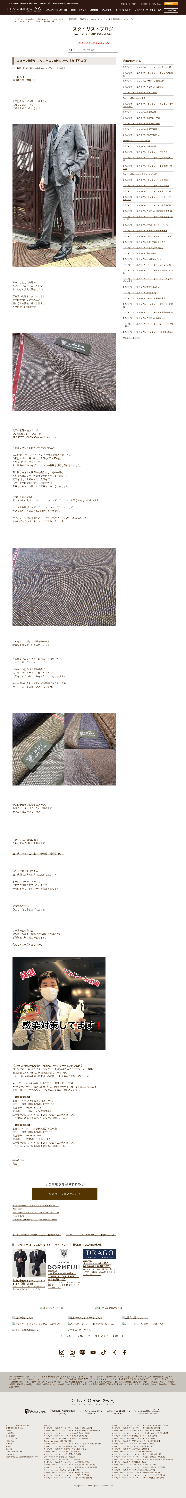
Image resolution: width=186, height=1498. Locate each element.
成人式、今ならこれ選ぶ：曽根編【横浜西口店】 (38, 853)
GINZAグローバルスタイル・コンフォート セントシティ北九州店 (148, 325)
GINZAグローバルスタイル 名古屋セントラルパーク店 (146, 225)
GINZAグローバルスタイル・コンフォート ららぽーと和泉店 (148, 271)
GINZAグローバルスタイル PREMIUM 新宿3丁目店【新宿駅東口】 (68, 1438)
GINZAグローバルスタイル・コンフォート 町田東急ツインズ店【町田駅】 (71, 1467)
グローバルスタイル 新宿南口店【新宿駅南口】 (61, 1457)
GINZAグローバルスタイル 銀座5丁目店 (140, 129)
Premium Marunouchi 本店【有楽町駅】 (58, 1441)
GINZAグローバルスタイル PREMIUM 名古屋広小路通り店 (148, 211)
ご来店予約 (171, 10)
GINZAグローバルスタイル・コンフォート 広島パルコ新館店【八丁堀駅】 (139, 1467)
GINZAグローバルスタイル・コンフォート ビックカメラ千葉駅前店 (148, 198)
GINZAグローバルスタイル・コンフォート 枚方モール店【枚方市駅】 (137, 1454)
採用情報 (144, 4)
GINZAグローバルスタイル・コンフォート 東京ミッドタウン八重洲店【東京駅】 (73, 1444)
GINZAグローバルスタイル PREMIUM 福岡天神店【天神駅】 (134, 1470)
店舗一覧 (9, 1430)
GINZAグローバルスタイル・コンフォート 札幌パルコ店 (147, 67)
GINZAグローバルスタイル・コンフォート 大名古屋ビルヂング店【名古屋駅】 (140, 1433)
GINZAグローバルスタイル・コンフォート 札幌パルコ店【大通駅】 (68, 1428)
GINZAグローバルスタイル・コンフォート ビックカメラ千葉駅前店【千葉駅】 (140, 1425)
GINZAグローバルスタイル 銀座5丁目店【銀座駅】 (62, 1451)
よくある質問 (10, 1436)
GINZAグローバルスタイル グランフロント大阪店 (144, 242)
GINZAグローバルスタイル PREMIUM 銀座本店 (143, 81)
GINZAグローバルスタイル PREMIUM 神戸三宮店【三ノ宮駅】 (134, 1465)
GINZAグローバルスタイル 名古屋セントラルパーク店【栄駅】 (135, 1436)
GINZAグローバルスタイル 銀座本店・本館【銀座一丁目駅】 (66, 1449)
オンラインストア (123, 10)
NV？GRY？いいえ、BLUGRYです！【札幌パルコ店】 (91, 1234)
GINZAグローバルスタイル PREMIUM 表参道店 (143, 87)
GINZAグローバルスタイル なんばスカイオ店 (142, 259)
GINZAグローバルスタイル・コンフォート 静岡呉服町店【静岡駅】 (136, 1428)
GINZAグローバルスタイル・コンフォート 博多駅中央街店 (148, 312)
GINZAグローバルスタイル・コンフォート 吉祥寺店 (145, 152)
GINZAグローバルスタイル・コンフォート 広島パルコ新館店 (148, 305)
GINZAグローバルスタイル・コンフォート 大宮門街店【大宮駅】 (67, 1475)
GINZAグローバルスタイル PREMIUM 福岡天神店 (144, 318)
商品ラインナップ (78, 10)
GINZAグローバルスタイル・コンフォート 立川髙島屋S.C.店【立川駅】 (70, 1465)
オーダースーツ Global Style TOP (18, 1425)
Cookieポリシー (11, 1454)
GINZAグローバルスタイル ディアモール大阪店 (143, 248)
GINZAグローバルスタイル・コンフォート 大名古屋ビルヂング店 (148, 218)
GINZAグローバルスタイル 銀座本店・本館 (141, 118)
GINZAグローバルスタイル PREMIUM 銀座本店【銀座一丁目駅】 (67, 1433)
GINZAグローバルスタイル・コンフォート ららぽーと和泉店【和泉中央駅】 (139, 1457)
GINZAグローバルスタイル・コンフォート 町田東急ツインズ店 (148, 167)
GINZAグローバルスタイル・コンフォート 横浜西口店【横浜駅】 (67, 1472)
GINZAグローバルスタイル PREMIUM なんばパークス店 (147, 236)
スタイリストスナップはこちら (93, 42)
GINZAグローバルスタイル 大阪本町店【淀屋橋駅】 (131, 1449)
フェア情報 (106, 10)
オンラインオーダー (131, 338)
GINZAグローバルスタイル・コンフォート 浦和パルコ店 (147, 191)
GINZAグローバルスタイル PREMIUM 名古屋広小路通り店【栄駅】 (136, 1430)
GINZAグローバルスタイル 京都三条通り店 (141, 287)
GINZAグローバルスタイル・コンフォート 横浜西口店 (146, 180)
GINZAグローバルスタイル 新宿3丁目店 (140, 92)
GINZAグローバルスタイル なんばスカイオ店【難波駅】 (132, 1451)
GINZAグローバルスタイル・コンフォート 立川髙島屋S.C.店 (148, 159)
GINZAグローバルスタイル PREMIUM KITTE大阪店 (145, 231)
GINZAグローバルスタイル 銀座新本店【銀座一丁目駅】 (64, 1446)
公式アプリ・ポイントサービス (148, 10)
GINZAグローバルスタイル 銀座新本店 (139, 112)
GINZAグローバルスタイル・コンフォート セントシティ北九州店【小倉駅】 (139, 1475)
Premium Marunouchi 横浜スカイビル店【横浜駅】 (62, 1470)
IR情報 (134, 4)
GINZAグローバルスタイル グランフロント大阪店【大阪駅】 (134, 1444)
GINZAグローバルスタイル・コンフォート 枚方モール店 (147, 265)
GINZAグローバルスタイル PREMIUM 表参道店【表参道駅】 (66, 1436)
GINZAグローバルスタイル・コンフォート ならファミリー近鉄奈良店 (148, 280)
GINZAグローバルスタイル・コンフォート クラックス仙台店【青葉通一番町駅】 (73, 1430)
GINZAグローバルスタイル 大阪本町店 (139, 253)
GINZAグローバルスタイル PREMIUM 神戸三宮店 (144, 298)
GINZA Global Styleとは (56, 10)
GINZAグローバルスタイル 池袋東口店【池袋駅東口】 (63, 1459)
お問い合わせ (156, 4)
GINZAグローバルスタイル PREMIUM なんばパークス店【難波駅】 (136, 1441)
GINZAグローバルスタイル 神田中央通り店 (141, 135)
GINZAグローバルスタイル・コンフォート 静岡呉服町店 (147, 205)
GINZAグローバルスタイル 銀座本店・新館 (141, 124)
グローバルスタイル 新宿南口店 (136, 141)
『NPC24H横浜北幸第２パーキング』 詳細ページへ (39, 1118)
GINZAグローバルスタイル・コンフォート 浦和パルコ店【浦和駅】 (68, 1478)
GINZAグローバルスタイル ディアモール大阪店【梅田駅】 (133, 1446)
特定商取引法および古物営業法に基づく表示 (22, 1457)
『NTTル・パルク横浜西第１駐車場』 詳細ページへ (39, 1146)
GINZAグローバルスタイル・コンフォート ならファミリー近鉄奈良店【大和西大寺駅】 (143, 1459)
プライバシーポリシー (14, 1451)
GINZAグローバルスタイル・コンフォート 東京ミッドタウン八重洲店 (148, 105)
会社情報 (124, 4)
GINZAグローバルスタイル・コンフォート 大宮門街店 (146, 186)
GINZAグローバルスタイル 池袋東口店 (139, 146)
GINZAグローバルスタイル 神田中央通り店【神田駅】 (63, 1454)
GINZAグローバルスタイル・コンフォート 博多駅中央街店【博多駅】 (137, 1472)
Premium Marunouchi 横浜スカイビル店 (140, 174)
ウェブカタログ (11, 1438)
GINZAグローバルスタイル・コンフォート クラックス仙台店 (148, 74)
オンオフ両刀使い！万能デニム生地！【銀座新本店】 (36, 1234)
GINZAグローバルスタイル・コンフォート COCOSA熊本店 (148, 332)
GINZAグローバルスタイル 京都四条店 (139, 293)
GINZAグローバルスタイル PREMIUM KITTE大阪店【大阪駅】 (134, 1438)
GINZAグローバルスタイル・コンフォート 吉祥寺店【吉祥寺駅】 (67, 1462)
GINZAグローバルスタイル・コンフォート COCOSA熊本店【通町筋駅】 (138, 1478)
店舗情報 (94, 10)
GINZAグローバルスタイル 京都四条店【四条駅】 (130, 1462)
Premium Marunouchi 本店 (134, 98)
